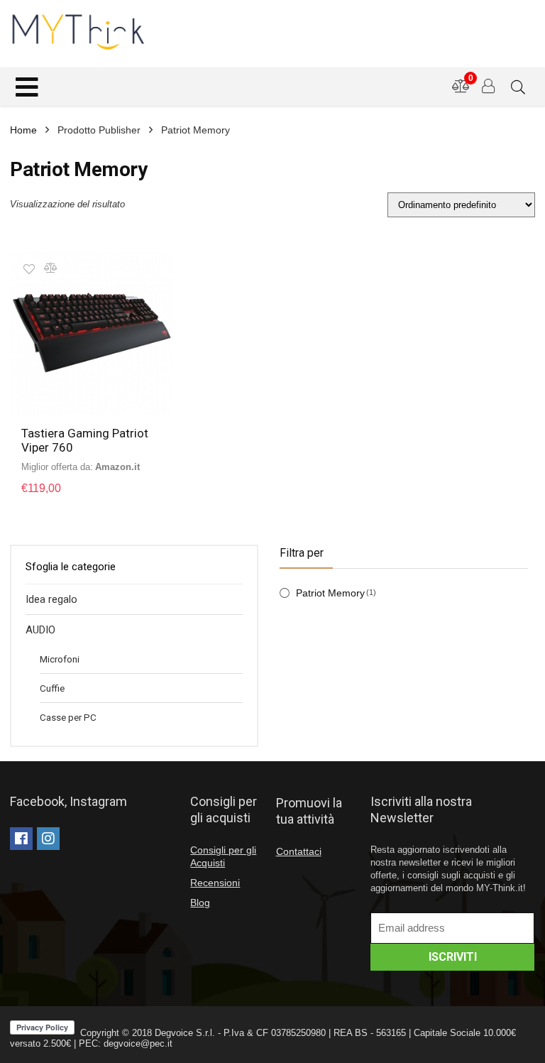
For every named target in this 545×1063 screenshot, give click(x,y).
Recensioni (215, 882)
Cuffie (52, 688)
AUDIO (40, 629)
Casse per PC (68, 717)
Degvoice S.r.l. (185, 1032)
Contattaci (298, 851)
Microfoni (59, 659)
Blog (200, 902)
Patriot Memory (330, 593)
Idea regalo (51, 599)
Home (23, 130)
